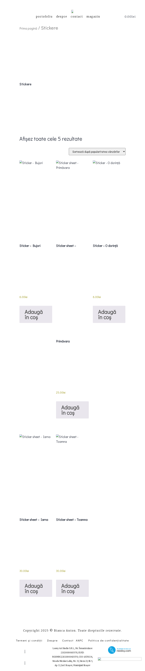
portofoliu (44, 16)
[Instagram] (72, 622)
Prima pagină (28, 28)
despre (61, 16)
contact (77, 16)
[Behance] (81, 622)
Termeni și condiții (29, 640)
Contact (68, 640)
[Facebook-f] (63, 622)
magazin (93, 16)
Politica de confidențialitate (108, 640)
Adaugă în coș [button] (34, 314)
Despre (52, 640)
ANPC (79, 640)
